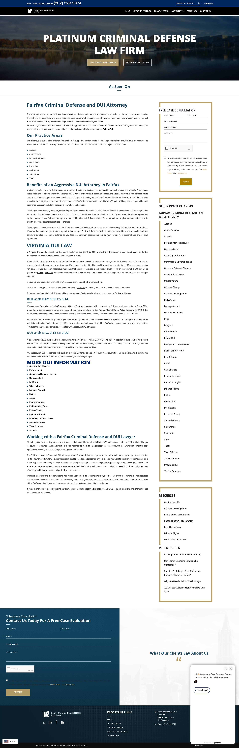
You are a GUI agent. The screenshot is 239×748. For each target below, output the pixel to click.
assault (122, 466)
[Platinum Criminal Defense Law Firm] (41, 11)
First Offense (35, 410)
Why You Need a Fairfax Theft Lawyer (182, 581)
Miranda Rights (171, 389)
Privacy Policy (181, 173)
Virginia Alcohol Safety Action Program (116, 310)
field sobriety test (116, 227)
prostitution (40, 470)
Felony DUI (169, 338)
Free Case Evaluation (137, 62)
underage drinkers (45, 272)
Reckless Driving (172, 414)
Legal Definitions (172, 527)
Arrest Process (171, 230)
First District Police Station (177, 514)
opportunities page (93, 489)
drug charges (137, 466)
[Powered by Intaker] (218, 743)
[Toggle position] (226, 668)
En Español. (80, 205)
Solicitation (169, 433)
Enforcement (35, 370)
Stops (32, 398)
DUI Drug (33, 382)
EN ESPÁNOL (209, 3)
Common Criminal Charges (177, 268)
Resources (192, 11)
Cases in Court (171, 249)
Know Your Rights (172, 382)
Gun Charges (170, 370)
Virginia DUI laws (118, 201)
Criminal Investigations (175, 293)
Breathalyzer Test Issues (41, 418)
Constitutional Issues (39, 366)
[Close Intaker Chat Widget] (231, 668)
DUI (128, 466)
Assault (168, 236)
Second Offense (37, 422)
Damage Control (37, 390)
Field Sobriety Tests (39, 406)
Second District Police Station (178, 521)
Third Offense (36, 426)
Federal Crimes (115, 727)
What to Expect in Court (175, 539)
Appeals (168, 224)
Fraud (167, 363)
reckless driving (53, 470)
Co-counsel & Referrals (103, 62)
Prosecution (170, 401)
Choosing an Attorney (175, 255)
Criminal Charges (172, 287)
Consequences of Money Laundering (182, 554)
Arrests (33, 430)
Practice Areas (161, 11)
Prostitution (170, 408)
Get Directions (164, 720)
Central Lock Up (172, 502)
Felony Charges (36, 402)
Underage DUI (36, 378)
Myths (32, 394)
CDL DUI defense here (92, 282)
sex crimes (74, 470)
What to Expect (36, 386)
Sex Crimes (170, 427)
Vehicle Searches (172, 471)
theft (63, 470)
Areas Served (178, 11)
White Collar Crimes (117, 731)
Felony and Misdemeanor (176, 344)
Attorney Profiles (142, 11)
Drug (166, 319)
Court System (171, 281)
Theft (167, 446)
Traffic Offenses (172, 458)
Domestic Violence (173, 312)
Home (127, 11)
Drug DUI (81, 287)
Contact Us (205, 11)
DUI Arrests (170, 300)
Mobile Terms (55, 684)
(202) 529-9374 (67, 3)
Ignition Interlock (37, 414)
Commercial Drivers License (42, 374)
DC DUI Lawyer (114, 723)
